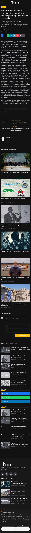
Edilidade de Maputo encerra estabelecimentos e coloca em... (20, 427)
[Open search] (28, 2)
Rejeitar (23, 525)
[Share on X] (5, 35)
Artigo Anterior (16, 120)
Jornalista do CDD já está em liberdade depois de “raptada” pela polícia (15, 122)
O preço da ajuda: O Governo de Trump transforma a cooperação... (20, 364)
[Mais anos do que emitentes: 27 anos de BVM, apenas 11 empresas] (5, 350)
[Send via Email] (17, 35)
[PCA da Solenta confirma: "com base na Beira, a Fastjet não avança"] (5, 375)
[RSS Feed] (8, 141)
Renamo (12, 109)
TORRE (8, 137)
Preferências (8, 525)
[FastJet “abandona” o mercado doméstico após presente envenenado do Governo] (5, 501)
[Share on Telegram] (14, 35)
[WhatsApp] (7, 474)
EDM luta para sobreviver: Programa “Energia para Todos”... (20, 435)
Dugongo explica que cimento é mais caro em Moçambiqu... (13, 304)
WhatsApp (6, 397)
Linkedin (6, 401)
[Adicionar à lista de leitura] (23, 35)
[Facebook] (2, 474)
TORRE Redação (4, 202)
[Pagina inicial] (15, 2)
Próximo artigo (15, 126)
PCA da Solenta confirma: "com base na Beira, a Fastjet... (19, 373)
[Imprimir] (20, 35)
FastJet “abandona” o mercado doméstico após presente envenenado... (19, 500)
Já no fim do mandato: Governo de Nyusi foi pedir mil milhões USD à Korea (15, 129)
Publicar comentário (22, 335)
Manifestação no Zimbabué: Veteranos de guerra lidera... (14, 173)
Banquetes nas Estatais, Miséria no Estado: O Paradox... (13, 199)
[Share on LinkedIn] (11, 35)
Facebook (6, 393)
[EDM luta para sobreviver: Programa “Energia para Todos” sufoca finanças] (5, 437)
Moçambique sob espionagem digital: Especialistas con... (15, 252)
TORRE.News (3, 228)
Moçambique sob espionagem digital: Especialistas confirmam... (20, 482)
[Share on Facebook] (2, 35)
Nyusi (6, 109)
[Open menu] (2, 2)
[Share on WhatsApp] (8, 35)
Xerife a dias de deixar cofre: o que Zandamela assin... (13, 225)
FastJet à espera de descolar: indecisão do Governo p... (15, 278)
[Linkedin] (11, 474)
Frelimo (17, 109)
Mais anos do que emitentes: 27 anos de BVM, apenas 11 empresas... (20, 348)
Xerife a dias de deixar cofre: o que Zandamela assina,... (20, 356)
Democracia (23, 109)
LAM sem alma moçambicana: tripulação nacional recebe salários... (19, 491)
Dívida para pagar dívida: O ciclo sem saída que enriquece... (19, 381)
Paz (6, 112)
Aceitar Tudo (15, 529)
